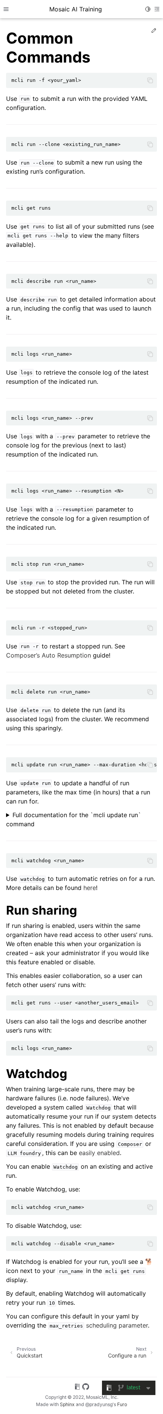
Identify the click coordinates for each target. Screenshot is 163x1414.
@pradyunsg (99, 1404)
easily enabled (99, 1153)
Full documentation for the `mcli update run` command (73, 819)
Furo (122, 1404)
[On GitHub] (85, 1387)
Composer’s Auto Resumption (48, 655)
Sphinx (67, 1404)
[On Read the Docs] (77, 1387)
